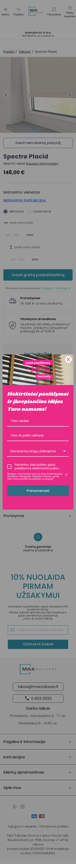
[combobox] (38, 451)
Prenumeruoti (38, 490)
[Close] (68, 359)
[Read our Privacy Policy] (66, 474)
